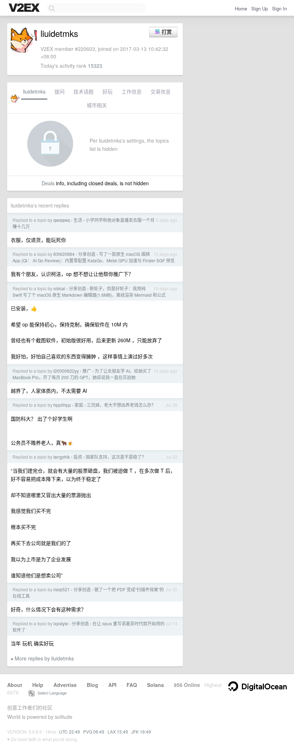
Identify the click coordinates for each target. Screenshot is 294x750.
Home (241, 8)
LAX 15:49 (118, 731)
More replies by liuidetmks (44, 658)
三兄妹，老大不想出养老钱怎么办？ (121, 405)
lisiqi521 (61, 589)
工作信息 (132, 91)
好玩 (108, 91)
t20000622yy (66, 371)
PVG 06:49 (93, 731)
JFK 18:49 (141, 731)
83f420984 (64, 254)
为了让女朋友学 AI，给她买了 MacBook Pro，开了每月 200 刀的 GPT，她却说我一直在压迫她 (82, 374)
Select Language (50, 693)
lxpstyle (60, 623)
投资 (78, 457)
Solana (155, 684)
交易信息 (161, 91)
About (14, 684)
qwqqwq (61, 220)
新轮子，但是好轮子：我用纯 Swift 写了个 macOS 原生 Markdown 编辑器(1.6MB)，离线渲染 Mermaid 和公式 (89, 291)
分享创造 (86, 254)
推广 (86, 371)
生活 (78, 220)
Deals (48, 183)
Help (37, 684)
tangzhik (61, 457)
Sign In (279, 8)
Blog (92, 684)
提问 (59, 91)
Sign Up (259, 8)
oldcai (59, 288)
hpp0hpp (62, 405)
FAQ (132, 684)
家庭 (79, 405)
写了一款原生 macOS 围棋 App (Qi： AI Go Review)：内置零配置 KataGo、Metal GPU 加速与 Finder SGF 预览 (94, 257)
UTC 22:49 (69, 731)
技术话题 (84, 91)
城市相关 (97, 105)
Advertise (65, 684)
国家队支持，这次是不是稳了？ (116, 457)
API (112, 684)
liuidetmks (34, 91)
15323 (95, 65)
